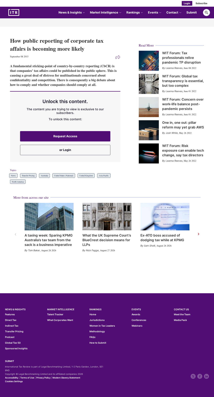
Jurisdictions (97, 320)
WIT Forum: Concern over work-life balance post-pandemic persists (183, 104)
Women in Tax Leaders (102, 326)
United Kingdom (86, 175)
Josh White (172, 132)
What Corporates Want (60, 320)
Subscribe (201, 3)
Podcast (9, 337)
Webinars (137, 326)
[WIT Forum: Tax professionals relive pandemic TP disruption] (149, 61)
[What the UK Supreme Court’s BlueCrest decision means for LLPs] (106, 216)
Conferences (139, 320)
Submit (191, 12)
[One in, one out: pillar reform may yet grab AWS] (149, 130)
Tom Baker (34, 250)
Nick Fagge (92, 250)
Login (187, 3)
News (13, 175)
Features (10, 314)
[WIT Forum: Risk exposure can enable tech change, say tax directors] (149, 153)
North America (18, 181)
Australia (44, 175)
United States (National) (63, 175)
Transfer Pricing (28, 175)
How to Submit (97, 343)
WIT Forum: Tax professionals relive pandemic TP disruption (181, 57)
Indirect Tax (11, 326)
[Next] (198, 234)
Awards (136, 314)
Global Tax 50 (13, 343)
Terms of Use (27, 377)
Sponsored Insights (16, 348)
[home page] (21, 12)
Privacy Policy (43, 377)
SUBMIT (9, 361)
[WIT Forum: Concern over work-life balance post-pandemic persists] (149, 107)
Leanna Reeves (174, 68)
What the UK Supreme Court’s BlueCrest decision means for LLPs (106, 240)
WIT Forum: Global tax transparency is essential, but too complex (183, 81)
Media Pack (180, 320)
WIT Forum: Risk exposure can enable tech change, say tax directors (183, 150)
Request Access (65, 136)
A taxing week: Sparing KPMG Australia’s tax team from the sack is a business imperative (49, 240)
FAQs (92, 337)
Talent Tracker (55, 314)
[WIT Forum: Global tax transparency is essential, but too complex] (149, 84)
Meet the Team (182, 314)
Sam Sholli (149, 245)
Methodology (97, 331)
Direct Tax (10, 320)
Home (92, 314)
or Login (65, 150)
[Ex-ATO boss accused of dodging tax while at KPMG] (164, 216)
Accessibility (11, 377)
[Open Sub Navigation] (83, 12)
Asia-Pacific (104, 175)
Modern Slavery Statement (66, 377)
